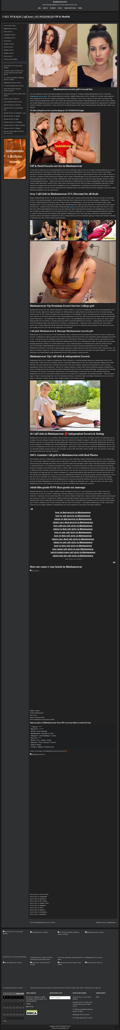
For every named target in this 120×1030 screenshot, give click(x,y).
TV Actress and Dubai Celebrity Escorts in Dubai (14, 79)
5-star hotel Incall (9, 26)
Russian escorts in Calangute (13, 122)
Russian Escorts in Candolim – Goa (14, 113)
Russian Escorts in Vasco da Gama (14, 125)
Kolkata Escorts (60, 2)
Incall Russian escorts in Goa (13, 102)
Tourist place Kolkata (10, 59)
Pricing (80, 8)
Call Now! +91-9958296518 (38, 16)
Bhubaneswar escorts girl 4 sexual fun (73, 89)
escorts (72, 207)
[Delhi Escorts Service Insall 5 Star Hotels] (69, 974)
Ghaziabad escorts (9, 38)
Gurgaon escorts (9, 44)
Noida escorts (8, 56)
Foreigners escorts (10, 35)
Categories (53, 8)
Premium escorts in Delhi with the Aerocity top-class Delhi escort (13, 73)
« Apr (4, 1021)
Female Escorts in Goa (70, 8)
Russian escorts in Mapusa (12, 128)
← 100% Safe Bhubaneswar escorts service (42, 922)
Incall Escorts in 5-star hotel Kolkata (14, 957)
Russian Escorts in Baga (11, 119)
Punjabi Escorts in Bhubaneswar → (106, 922)
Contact (60, 8)
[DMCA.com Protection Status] (31, 1015)
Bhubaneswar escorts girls (38, 96)
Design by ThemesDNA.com (60, 1028)
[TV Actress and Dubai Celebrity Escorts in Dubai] (69, 944)
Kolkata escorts (9, 50)
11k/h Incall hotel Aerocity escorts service (12, 90)
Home (39, 8)
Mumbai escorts (9, 53)
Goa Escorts (7, 41)
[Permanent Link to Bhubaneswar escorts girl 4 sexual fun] (73, 55)
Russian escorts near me (11, 99)
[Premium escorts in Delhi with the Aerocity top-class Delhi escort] (42, 944)
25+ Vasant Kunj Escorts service (14, 86)
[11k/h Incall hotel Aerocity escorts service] (42, 974)
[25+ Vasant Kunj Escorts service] (14, 974)
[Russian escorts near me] (97, 974)
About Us (45, 8)
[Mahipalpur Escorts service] (97, 944)
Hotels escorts (8, 47)
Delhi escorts (8, 32)
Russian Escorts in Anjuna (12, 116)
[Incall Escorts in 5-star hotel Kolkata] (14, 943)
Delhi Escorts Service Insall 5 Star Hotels (71, 988)
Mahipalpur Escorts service (12, 83)
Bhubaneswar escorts (10, 29)
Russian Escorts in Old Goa (12, 105)
